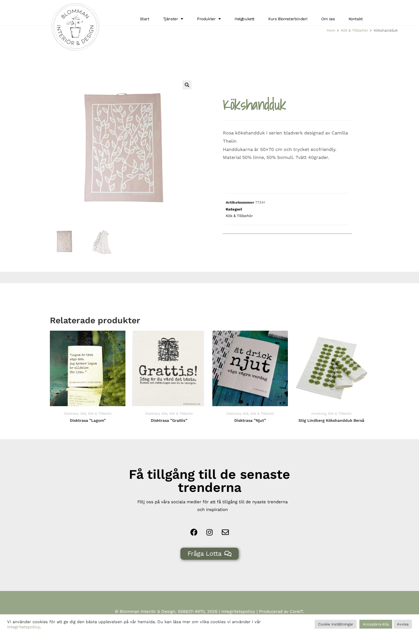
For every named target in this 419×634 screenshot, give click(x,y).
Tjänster (170, 19)
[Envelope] (225, 532)
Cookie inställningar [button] (335, 624)
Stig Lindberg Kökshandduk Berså (331, 420)
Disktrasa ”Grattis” (169, 420)
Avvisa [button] (402, 624)
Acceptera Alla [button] (376, 624)
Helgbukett (245, 19)
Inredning (318, 414)
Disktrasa (71, 414)
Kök (83, 414)
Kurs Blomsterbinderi (288, 19)
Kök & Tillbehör (354, 30)
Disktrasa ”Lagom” (88, 420)
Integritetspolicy (238, 611)
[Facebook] (194, 532)
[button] (187, 84)
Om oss (328, 19)
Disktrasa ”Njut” (250, 420)
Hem (331, 30)
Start (144, 19)
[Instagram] (209, 532)
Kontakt (356, 19)
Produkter (206, 19)
